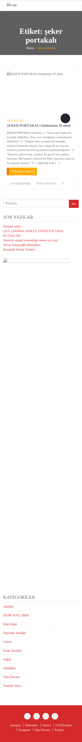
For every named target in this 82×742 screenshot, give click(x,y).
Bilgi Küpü (10, 624)
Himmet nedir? (12, 226)
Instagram (24, 729)
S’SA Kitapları (63, 725)
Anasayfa (15, 725)
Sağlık (7, 659)
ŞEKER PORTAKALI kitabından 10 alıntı (38, 125)
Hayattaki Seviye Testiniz (19, 249)
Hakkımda (31, 725)
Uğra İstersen (11, 677)
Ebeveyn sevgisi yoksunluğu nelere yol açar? (31, 240)
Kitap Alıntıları (46, 183)
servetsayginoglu (20, 183)
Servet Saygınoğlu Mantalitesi (21, 245)
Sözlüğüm (9, 668)
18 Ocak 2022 (15, 120)
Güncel (7, 641)
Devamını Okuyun (23, 171)
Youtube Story (12, 685)
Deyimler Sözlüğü (14, 633)
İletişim (59, 729)
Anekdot (8, 606)
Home (30, 48)
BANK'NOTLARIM (16, 615)
